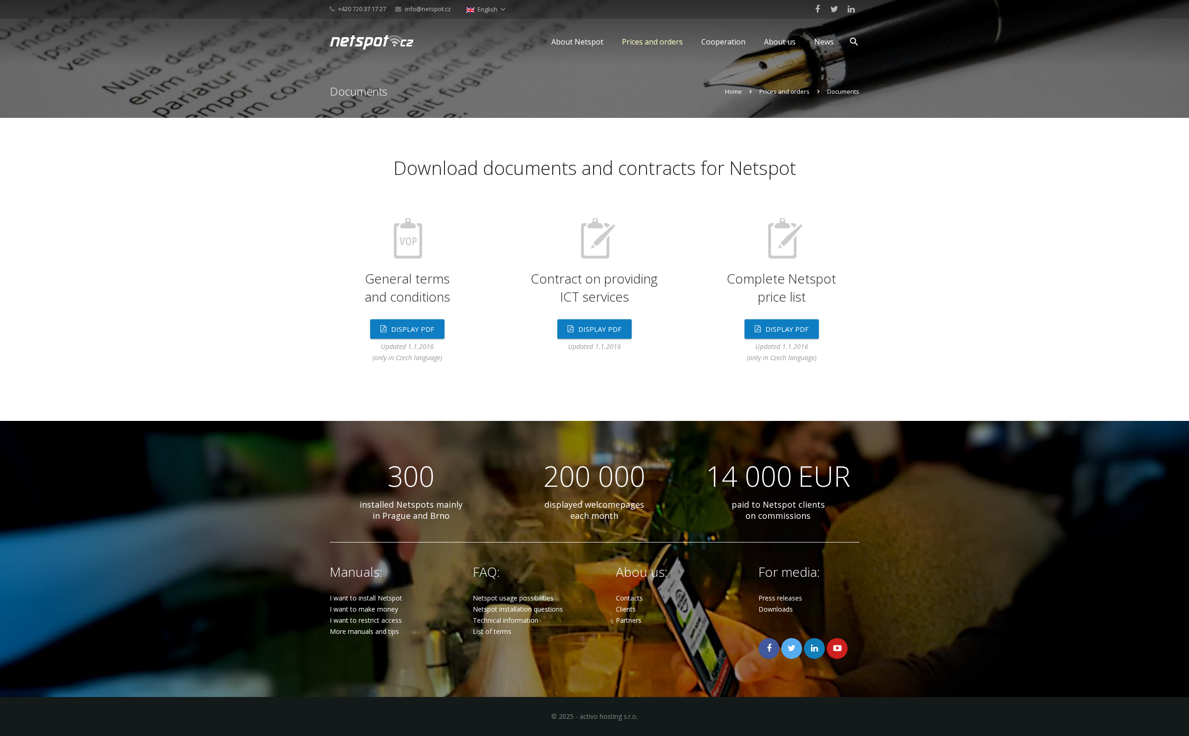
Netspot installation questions (518, 609)
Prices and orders (784, 91)
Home (733, 91)
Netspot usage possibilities (513, 598)
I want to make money (364, 609)
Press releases (780, 598)
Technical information (505, 620)
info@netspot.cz (428, 9)
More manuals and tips (364, 631)
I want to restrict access (366, 620)
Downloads (775, 609)
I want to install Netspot (366, 598)
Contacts (629, 598)
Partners (628, 620)
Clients (626, 609)
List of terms (492, 631)
